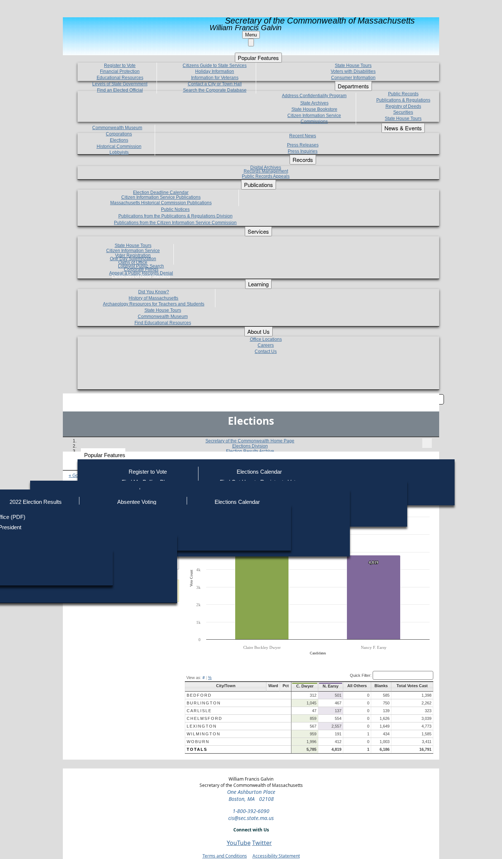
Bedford (199, 695)
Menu (251, 35)
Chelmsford (204, 718)
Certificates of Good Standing (141, 276)
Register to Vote (148, 472)
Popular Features (104, 455)
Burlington (204, 703)
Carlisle (199, 710)
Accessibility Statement (276, 856)
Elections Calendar (259, 472)
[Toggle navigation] (427, 443)
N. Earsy (330, 686)
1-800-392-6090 (251, 810)
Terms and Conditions (224, 856)
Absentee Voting (136, 502)
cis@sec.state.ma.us (251, 817)
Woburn (198, 741)
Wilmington (203, 734)
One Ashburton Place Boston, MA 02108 (251, 795)
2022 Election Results (36, 502)
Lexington (202, 726)
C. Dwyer (304, 686)
